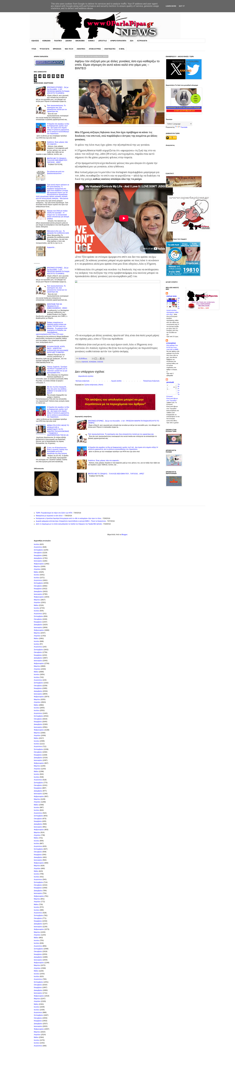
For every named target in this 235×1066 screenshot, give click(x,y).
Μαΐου (36, 572)
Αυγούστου (38, 547)
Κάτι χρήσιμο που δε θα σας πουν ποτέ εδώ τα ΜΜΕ (172, 347)
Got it (182, 6)
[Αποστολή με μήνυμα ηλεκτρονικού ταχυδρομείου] (93, 358)
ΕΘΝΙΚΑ (91, 41)
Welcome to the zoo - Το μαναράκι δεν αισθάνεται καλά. (58, 232)
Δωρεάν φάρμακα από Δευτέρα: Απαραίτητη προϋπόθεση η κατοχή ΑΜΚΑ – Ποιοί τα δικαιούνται (71, 521)
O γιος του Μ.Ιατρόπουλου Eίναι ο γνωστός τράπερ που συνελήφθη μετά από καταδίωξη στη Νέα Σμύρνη (57, 450)
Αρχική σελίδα (116, 381)
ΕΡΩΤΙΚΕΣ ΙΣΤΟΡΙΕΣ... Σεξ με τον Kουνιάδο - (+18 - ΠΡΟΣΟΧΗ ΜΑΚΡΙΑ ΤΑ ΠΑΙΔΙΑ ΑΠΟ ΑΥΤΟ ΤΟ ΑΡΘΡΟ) (58, 90)
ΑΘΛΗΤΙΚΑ (81, 49)
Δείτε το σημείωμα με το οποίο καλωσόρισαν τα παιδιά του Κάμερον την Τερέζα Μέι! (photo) (69, 524)
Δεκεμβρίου (38, 558)
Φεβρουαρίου (39, 564)
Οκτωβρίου (38, 553)
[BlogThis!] (95, 358)
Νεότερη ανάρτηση (82, 381)
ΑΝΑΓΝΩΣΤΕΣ (109, 49)
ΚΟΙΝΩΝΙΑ (46, 41)
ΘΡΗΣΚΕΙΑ (57, 49)
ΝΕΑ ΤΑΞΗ (69, 49)
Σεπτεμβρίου (38, 550)
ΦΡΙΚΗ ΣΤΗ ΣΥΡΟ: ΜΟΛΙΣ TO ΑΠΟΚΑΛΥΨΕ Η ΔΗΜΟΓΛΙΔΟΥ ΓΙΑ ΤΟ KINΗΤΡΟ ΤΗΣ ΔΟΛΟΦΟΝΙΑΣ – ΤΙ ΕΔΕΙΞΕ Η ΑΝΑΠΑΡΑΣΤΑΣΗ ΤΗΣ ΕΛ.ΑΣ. (58, 430)
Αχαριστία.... (51, 247)
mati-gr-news (171, 296)
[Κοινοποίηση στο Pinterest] (103, 358)
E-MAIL (122, 49)
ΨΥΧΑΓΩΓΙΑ (44, 49)
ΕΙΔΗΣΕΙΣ (35, 41)
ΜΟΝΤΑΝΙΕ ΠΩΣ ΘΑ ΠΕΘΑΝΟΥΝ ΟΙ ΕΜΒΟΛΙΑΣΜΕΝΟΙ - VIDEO (57, 306)
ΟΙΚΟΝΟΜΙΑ (80, 41)
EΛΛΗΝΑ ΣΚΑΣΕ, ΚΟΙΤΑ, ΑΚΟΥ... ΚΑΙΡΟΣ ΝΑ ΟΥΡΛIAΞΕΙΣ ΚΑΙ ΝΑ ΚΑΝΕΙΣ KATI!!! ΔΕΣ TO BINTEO (57, 349)
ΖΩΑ (131, 41)
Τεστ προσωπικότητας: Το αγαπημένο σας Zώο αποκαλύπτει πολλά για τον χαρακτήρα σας (121, 434)
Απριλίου (37, 569)
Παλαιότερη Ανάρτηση (151, 381)
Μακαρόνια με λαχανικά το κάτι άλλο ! (49, 516)
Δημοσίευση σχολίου (85, 376)
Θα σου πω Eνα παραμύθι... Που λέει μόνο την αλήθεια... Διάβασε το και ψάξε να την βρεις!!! (57, 390)
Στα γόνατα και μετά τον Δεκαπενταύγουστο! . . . (55, 172)
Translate (183, 127)
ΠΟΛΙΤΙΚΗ (58, 41)
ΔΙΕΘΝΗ (68, 41)
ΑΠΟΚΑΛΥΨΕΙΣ (95, 49)
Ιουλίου (36, 544)
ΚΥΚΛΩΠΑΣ (171, 343)
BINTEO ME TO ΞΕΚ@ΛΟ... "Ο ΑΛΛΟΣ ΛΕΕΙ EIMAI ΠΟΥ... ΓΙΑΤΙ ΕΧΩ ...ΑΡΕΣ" (116, 474)
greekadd (170, 382)
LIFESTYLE (102, 41)
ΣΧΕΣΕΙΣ (100, 362)
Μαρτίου (37, 566)
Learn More (171, 6)
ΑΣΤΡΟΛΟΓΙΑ (142, 41)
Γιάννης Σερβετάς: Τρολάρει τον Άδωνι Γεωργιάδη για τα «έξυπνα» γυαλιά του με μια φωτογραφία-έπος (57, 370)
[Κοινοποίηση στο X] (98, 358)
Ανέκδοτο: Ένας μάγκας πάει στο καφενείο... (104, 460)
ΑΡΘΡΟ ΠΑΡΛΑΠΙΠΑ (118, 41)
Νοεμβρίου (38, 555)
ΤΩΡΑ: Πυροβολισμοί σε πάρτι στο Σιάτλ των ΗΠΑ (54, 513)
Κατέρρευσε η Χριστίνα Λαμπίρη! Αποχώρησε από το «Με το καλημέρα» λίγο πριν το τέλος (68, 518)
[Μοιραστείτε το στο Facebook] (101, 358)
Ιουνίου (36, 575)
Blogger (124, 535)
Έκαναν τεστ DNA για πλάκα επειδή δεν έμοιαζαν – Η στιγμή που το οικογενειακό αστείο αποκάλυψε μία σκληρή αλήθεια (58, 215)
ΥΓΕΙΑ (33, 49)
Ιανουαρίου (38, 561)
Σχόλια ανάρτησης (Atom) (93, 385)
